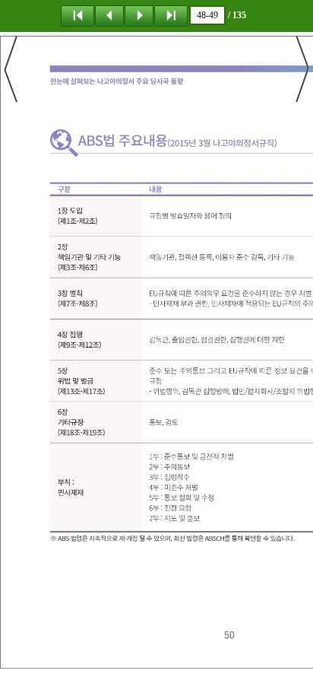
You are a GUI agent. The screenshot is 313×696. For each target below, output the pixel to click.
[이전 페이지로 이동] (109, 15)
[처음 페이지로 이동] (77, 15)
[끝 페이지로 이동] (171, 15)
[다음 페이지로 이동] (139, 15)
